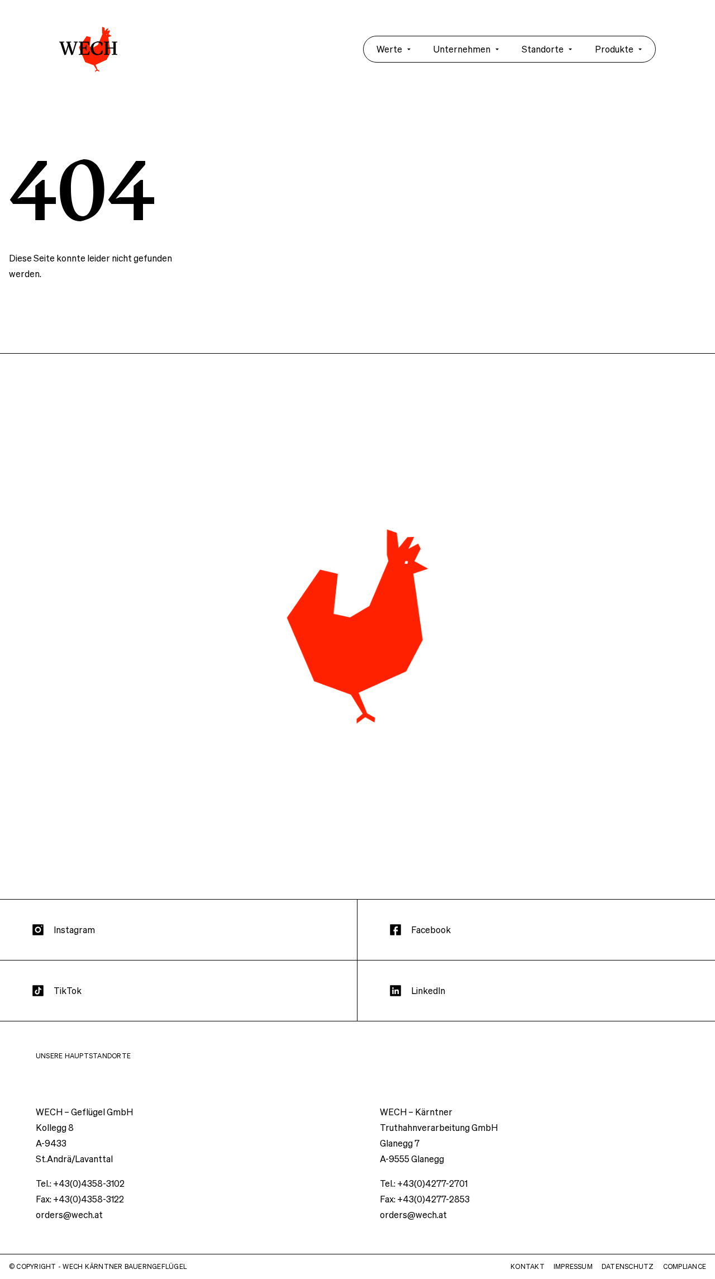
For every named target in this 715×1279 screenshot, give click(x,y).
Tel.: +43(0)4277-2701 (424, 1183)
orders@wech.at (69, 1214)
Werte (389, 49)
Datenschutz (628, 1266)
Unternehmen (461, 49)
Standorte (543, 49)
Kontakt (528, 1266)
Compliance (684, 1266)
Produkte (614, 49)
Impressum (573, 1266)
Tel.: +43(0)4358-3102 (80, 1183)
